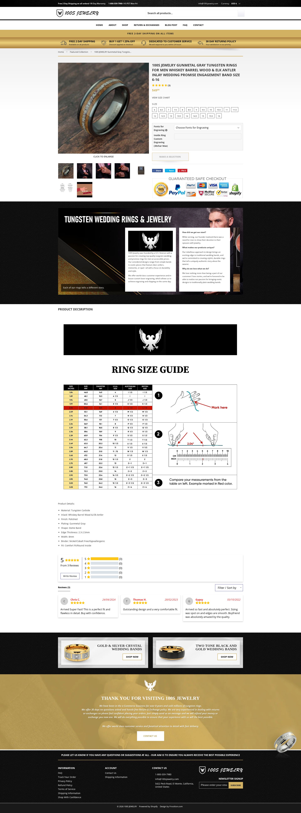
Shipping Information (69, 793)
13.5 (179, 116)
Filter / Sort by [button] (227, 587)
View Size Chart (161, 97)
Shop (125, 25)
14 (187, 116)
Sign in (84, 9)
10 (211, 109)
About (112, 25)
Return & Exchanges (146, 25)
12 (155, 116)
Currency (225, 4)
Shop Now (132, 656)
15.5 (211, 116)
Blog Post (171, 25)
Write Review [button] (70, 576)
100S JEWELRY (130, 806)
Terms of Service (66, 789)
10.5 (219, 109)
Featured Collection (79, 51)
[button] (161, 85)
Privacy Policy (65, 781)
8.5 (189, 109)
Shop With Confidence (69, 797)
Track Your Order (67, 777)
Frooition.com (176, 806)
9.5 (203, 109)
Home (99, 25)
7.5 (175, 109)
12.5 (163, 116)
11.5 (235, 109)
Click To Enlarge (103, 156)
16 (219, 116)
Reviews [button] (64, 587)
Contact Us (110, 772)
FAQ (185, 25)
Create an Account (85, 14)
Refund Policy (65, 785)
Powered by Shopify (148, 806)
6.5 (161, 109)
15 (203, 116)
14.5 (195, 116)
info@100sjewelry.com (208, 4)
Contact (198, 25)
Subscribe (236, 785)
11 (227, 109)
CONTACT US (150, 735)
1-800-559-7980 (115, 3)
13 (171, 116)
